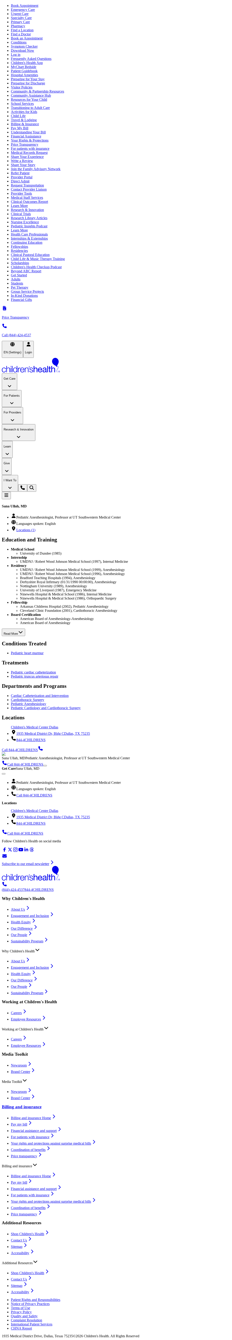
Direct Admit (20, 181)
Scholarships (20, 263)
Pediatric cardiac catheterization (33, 672)
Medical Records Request (29, 153)
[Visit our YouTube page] (21, 851)
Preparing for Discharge (28, 83)
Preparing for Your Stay (28, 79)
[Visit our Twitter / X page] (10, 851)
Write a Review (22, 161)
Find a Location (22, 30)
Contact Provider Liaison (29, 189)
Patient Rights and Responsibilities (35, 1300)
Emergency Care (23, 10)
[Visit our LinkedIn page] (26, 851)
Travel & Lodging (24, 120)
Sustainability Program (27, 941)
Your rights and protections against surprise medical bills (51, 1143)
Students (17, 283)
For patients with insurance (30, 148)
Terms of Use (20, 1308)
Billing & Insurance (25, 124)
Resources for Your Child (29, 99)
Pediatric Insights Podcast (29, 226)
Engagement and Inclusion (30, 916)
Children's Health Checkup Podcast (36, 267)
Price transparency (24, 1156)
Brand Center (20, 1072)
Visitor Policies (21, 87)
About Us (18, 909)
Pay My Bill (19, 128)
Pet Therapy (19, 287)
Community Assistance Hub (31, 95)
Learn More (19, 206)
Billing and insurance (21, 1106)
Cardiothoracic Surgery (27, 700)
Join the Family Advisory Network (35, 169)
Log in (15, 55)
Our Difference (22, 928)
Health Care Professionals (29, 234)
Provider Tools (21, 193)
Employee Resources (26, 1019)
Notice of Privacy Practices (30, 1304)
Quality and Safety (24, 1316)
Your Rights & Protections (29, 140)
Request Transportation (27, 185)
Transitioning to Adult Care (30, 108)
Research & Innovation (27, 210)
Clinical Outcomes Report (29, 202)
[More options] (45, 765)
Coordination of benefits (28, 1150)
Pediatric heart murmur (27, 653)
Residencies (19, 251)
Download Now (22, 50)
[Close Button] (3, 773)
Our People (19, 935)
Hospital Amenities (24, 75)
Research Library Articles (29, 218)
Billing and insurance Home (31, 1118)
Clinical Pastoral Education (30, 255)
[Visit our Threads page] (31, 851)
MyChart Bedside (23, 67)
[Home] (116, 365)
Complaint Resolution (26, 1320)
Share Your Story (23, 165)
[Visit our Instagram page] (15, 851)
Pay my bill (19, 1124)
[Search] (31, 488)
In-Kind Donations (24, 296)
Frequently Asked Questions (31, 59)
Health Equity (21, 922)
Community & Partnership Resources (37, 91)
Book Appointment (24, 5)
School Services (22, 104)
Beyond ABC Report (26, 271)
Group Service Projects (27, 291)
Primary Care (20, 22)
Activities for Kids (24, 112)
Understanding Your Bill (28, 132)
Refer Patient (20, 173)
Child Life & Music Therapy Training (38, 259)
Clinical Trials (21, 214)
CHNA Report (21, 1328)
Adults (15, 279)
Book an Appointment (27, 38)
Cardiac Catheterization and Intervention (40, 696)
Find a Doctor (21, 34)
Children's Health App (27, 63)
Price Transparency (24, 144)
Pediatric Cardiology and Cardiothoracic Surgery (46, 708)
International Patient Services (31, 1324)
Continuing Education (26, 242)
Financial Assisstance (26, 136)
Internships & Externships (29, 238)
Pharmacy (18, 26)
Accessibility (20, 1253)
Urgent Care (20, 14)
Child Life (18, 116)
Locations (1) (25, 530)
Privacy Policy (21, 1312)
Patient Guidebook (24, 71)
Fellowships (19, 246)
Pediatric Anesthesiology (28, 704)
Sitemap (16, 1247)
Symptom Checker (24, 46)
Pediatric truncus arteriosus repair (34, 676)
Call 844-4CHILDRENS (34, 795)
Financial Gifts (21, 300)
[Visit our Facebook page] (4, 851)
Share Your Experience (27, 157)
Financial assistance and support (34, 1131)
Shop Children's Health (27, 1234)
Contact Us (19, 1240)
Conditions (19, 42)
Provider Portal (21, 177)
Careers (16, 1013)
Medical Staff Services (27, 197)
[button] (116, 950)
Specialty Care (21, 18)
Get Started (19, 275)
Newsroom (19, 1065)
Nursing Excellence (25, 222)
